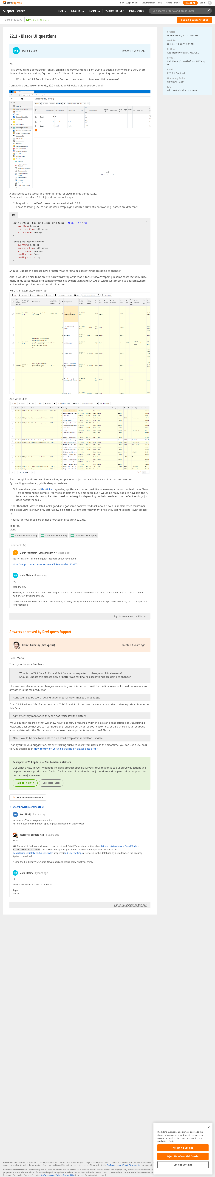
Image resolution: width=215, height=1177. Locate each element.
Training (168, 2)
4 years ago (63, 552)
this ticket (47, 489)
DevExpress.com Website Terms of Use (124, 1165)
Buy (122, 2)
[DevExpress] (12, 3)
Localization (136, 11)
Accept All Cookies (183, 1147)
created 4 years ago (133, 50)
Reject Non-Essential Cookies (183, 1156)
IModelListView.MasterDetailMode (119, 846)
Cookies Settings (183, 1164)
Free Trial (190, 2)
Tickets (62, 11)
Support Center (132, 2)
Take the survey (25, 783)
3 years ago (52, 834)
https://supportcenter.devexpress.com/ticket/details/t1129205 (45, 564)
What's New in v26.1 (30, 767)
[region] (182, 1148)
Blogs (160, 2)
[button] (147, 221)
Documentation (148, 2)
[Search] (208, 11)
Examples (94, 11)
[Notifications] (210, 3)
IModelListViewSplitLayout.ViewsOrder (33, 852)
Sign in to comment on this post (130, 616)
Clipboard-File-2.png (56, 535)
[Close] (208, 1127)
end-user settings (73, 852)
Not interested (51, 783)
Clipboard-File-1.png (26, 535)
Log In (202, 2)
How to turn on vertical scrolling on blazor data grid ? (66, 748)
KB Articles (77, 11)
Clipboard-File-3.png (86, 535)
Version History (114, 11)
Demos (177, 2)
